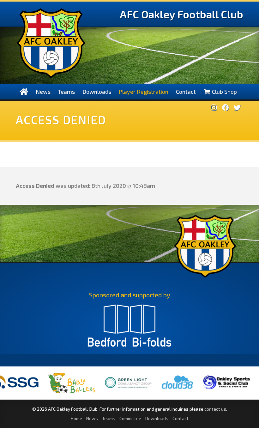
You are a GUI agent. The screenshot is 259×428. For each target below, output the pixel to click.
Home (76, 418)
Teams (66, 91)
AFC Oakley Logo (51, 43)
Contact (186, 91)
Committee (130, 418)
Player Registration (143, 91)
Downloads (96, 91)
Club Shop (224, 91)
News (43, 91)
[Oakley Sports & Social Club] (215, 389)
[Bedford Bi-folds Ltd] (129, 329)
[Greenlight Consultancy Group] (118, 392)
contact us (215, 409)
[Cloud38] (167, 389)
